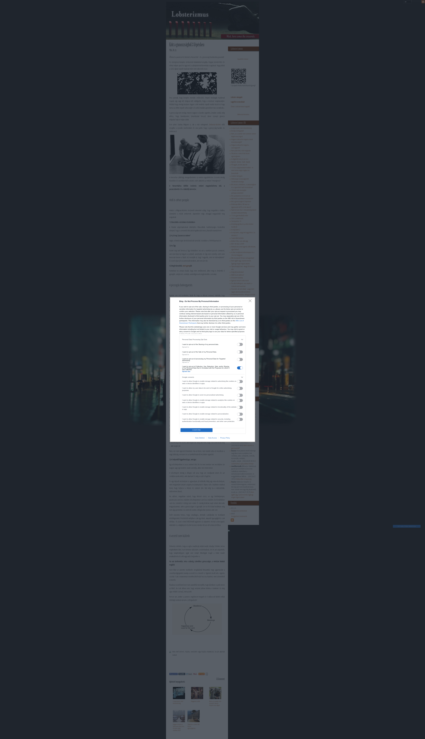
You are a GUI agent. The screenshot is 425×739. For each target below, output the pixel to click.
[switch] (240, 344)
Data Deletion (200, 438)
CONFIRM (196, 430)
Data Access (212, 438)
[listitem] (212, 339)
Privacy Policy (225, 438)
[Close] (251, 301)
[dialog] (212, 369)
